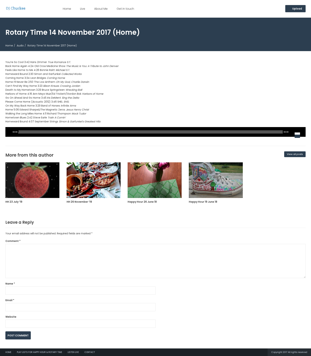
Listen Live (73, 352)
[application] (155, 132)
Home (67, 9)
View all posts (295, 154)
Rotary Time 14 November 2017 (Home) (52, 45)
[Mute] (291, 132)
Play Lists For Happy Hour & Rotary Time (39, 352)
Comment (13, 241)
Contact (89, 352)
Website (10, 317)
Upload (297, 8)
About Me (101, 9)
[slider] (300, 132)
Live (82, 9)
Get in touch (125, 9)
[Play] (9, 132)
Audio (20, 45)
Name (10, 283)
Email (9, 300)
